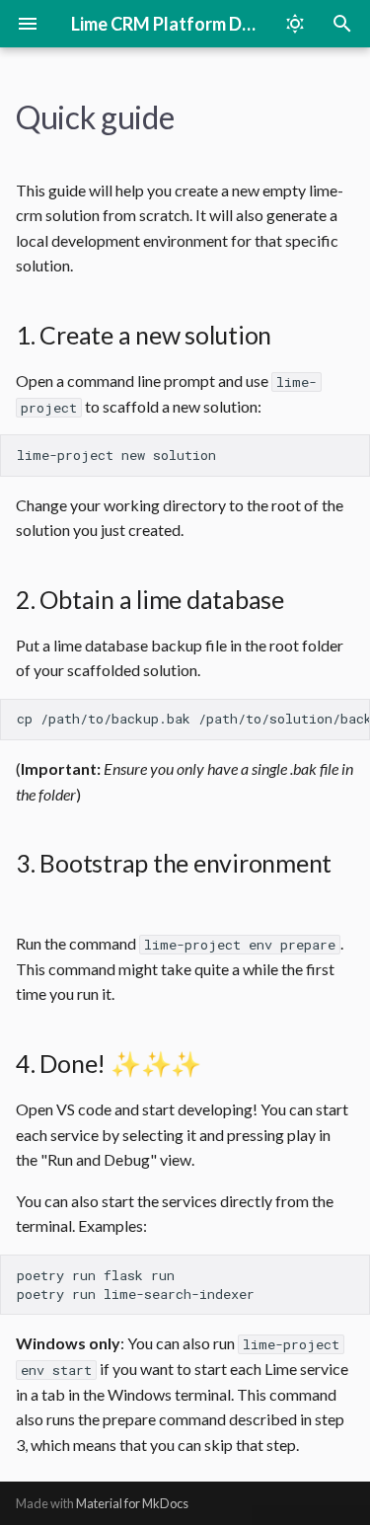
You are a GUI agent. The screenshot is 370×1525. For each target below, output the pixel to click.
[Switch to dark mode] (295, 23)
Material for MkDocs (132, 1503)
